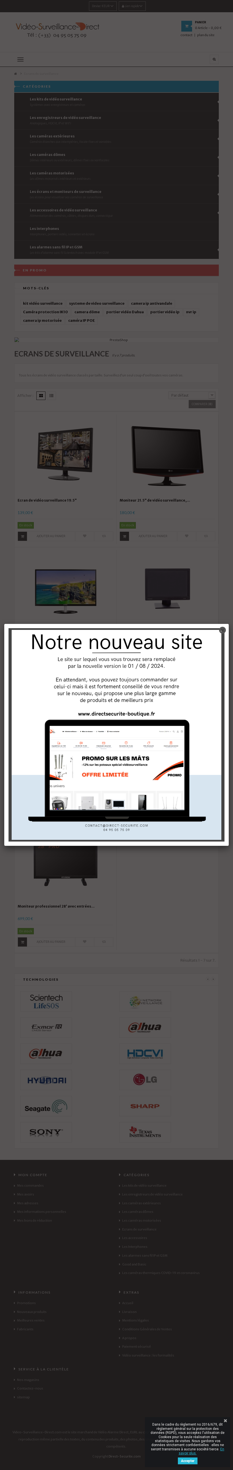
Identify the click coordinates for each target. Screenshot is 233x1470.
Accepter (187, 1461)
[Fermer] (222, 630)
